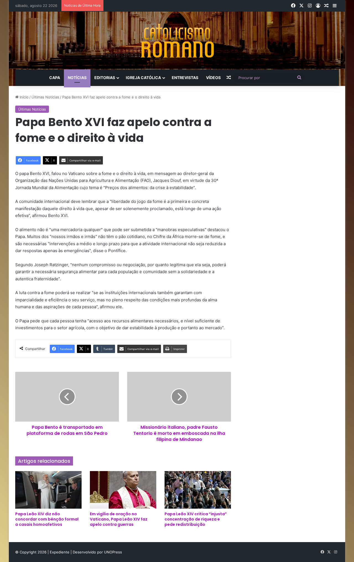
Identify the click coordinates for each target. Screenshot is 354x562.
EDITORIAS (104, 77)
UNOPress (113, 552)
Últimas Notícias (45, 97)
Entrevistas (185, 77)
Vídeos (213, 77)
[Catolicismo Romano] (177, 40)
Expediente (60, 552)
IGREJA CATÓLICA (143, 77)
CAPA (54, 77)
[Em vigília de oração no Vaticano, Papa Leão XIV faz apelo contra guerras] (123, 489)
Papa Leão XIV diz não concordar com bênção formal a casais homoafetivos (47, 519)
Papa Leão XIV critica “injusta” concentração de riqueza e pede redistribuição (196, 519)
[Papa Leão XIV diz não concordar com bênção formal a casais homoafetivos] (48, 489)
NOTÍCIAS (77, 77)
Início (23, 97)
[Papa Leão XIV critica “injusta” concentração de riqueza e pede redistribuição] (198, 489)
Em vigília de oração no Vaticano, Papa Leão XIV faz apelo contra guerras (118, 519)
